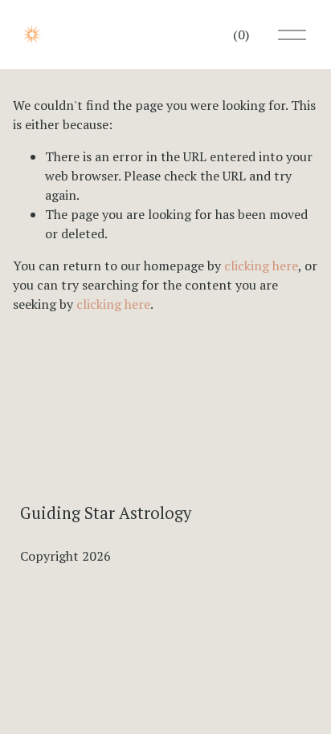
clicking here (261, 265)
